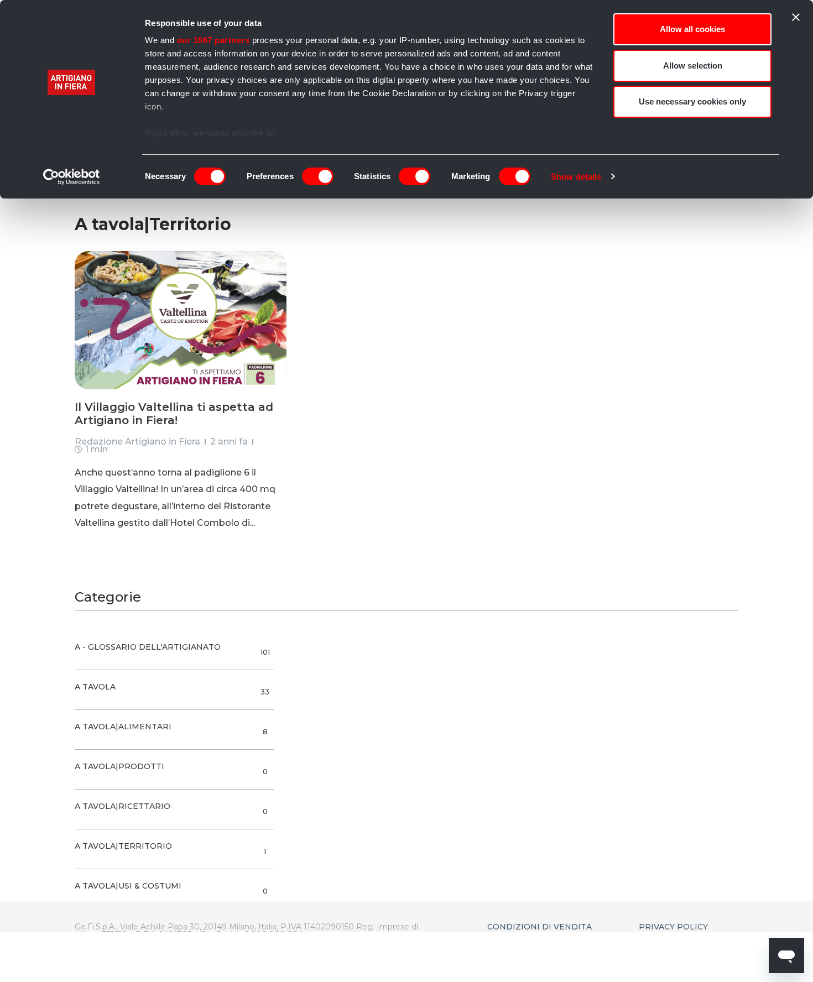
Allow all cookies (692, 29)
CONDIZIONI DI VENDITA (539, 927)
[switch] (317, 176)
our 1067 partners (213, 40)
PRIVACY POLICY (673, 927)
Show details (576, 176)
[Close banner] (796, 17)
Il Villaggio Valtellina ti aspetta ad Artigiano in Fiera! (174, 413)
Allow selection (692, 65)
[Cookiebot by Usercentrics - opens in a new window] (71, 177)
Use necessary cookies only (692, 101)
